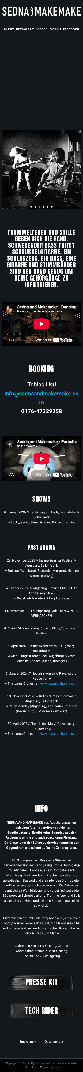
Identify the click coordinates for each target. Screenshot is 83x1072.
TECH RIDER (41, 1010)
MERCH (55, 29)
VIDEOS (42, 29)
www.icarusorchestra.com (58, 683)
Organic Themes (49, 1067)
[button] (31, 207)
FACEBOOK (71, 29)
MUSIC (9, 29)
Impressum (28, 1041)
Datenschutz (54, 1041)
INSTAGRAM (25, 29)
